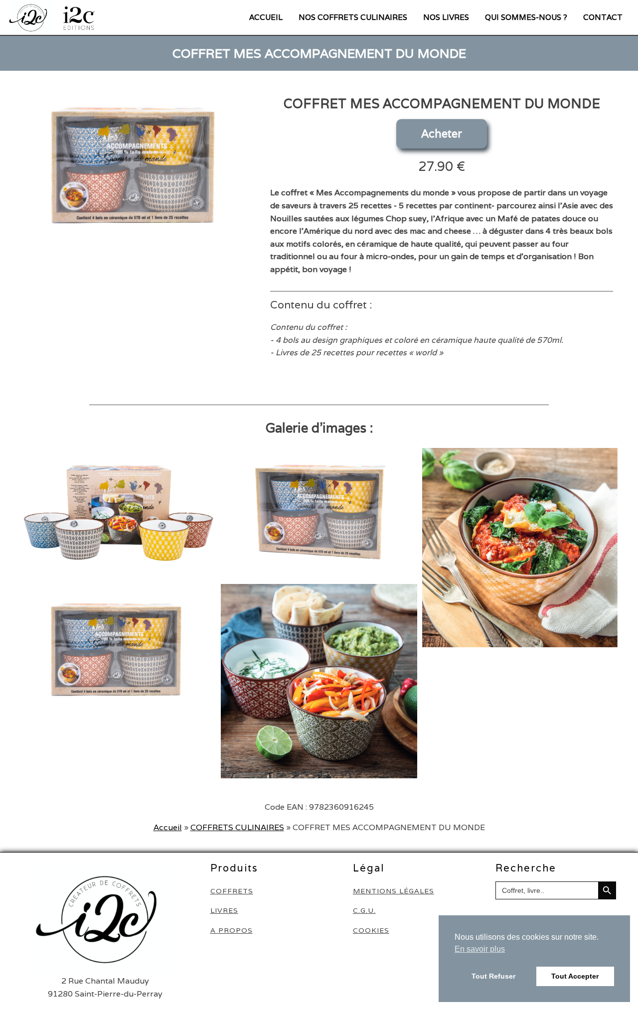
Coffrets (231, 891)
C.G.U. (364, 910)
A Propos (231, 930)
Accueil (266, 17)
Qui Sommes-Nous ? (526, 17)
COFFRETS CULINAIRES (237, 827)
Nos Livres (446, 17)
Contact (603, 17)
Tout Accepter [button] (575, 976)
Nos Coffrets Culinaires (353, 17)
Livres (224, 910)
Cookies (371, 930)
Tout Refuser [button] (493, 976)
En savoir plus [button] (480, 949)
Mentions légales (393, 891)
